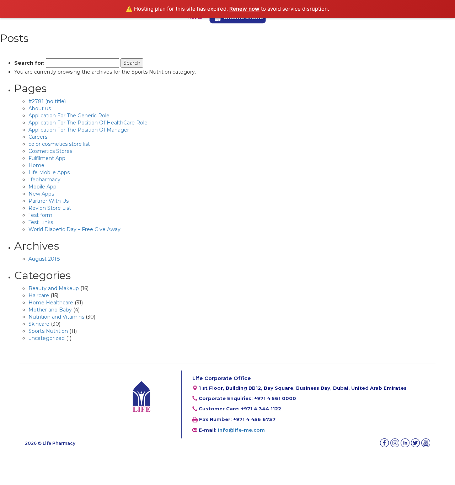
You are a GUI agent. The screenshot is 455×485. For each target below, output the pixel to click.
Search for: (29, 63)
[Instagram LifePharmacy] (394, 442)
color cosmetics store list (59, 144)
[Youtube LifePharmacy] (425, 442)
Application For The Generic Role (68, 115)
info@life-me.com (241, 430)
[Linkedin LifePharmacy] (405, 442)
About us (39, 108)
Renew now (244, 8)
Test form (40, 215)
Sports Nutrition (48, 331)
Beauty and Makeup (53, 288)
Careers (37, 137)
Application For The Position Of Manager (78, 130)
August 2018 (44, 259)
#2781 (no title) (47, 101)
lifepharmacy (44, 179)
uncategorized (46, 338)
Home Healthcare (50, 302)
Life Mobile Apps (49, 172)
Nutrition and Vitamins (56, 317)
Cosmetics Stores (50, 151)
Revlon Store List (49, 208)
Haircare (38, 295)
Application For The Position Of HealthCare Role (88, 122)
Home (36, 165)
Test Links (40, 222)
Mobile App (42, 186)
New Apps (41, 194)
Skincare (38, 324)
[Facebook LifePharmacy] (384, 442)
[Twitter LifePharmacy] (415, 442)
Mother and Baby (50, 310)
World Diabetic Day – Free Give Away (74, 229)
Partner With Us (48, 201)
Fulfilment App (46, 158)
